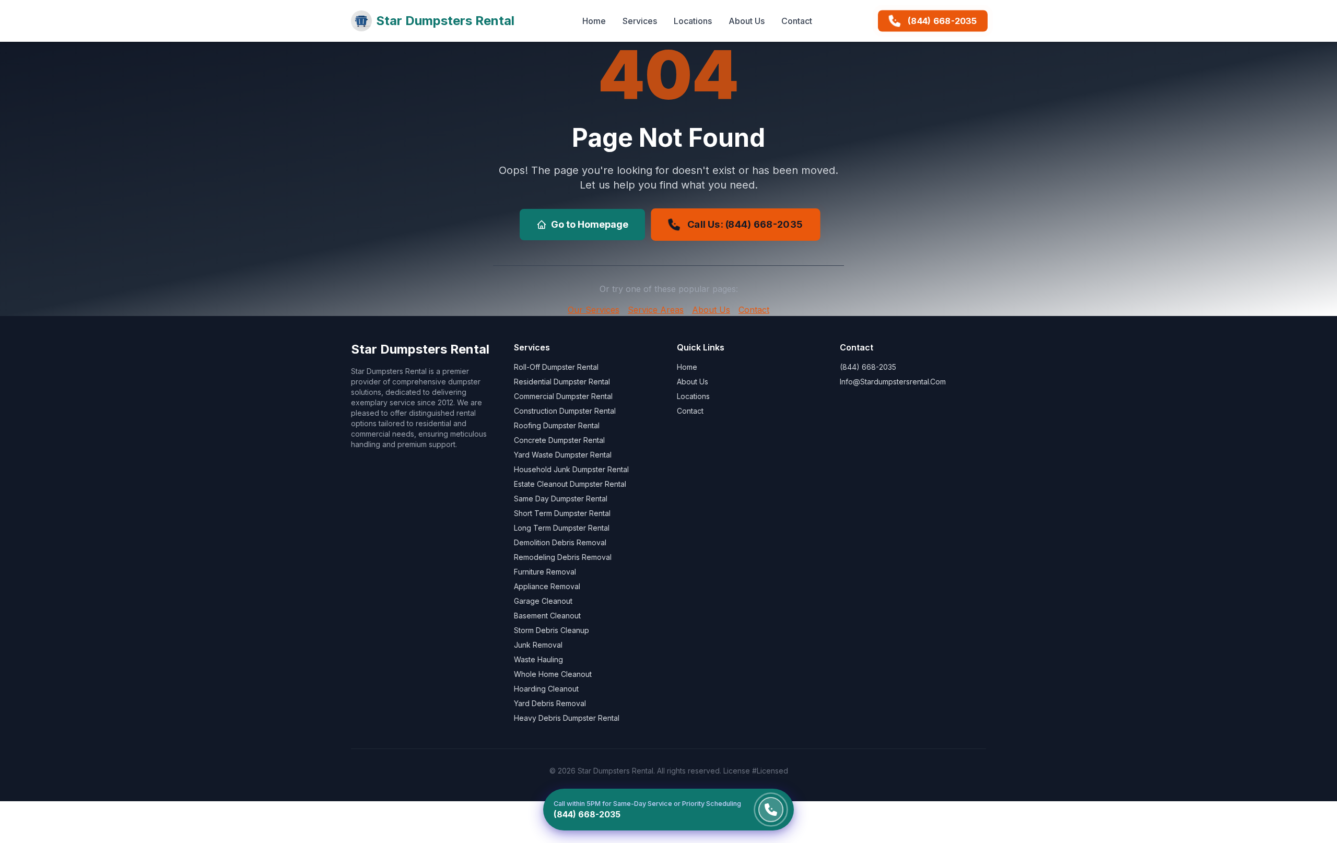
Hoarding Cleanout (546, 688)
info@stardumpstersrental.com (893, 381)
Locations (693, 21)
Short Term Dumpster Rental (562, 513)
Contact (796, 21)
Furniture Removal (545, 571)
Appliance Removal (547, 586)
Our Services (593, 310)
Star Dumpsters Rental (445, 20)
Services (640, 21)
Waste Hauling (538, 659)
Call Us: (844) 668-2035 (744, 224)
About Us (747, 21)
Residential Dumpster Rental (562, 381)
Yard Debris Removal (550, 703)
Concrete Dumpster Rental (559, 440)
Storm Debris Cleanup (551, 630)
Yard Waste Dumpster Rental (563, 454)
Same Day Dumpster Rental (560, 498)
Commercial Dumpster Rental (563, 396)
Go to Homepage (589, 224)
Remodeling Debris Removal (563, 557)
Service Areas (656, 310)
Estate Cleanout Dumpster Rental (570, 483)
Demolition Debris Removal (560, 542)
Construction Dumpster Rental (565, 410)
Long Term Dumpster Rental (561, 527)
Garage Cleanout (543, 600)
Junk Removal (538, 644)
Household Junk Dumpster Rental (571, 469)
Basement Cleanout (547, 615)
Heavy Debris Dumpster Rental (566, 717)
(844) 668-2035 (942, 21)
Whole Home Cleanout (553, 674)
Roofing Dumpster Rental (557, 425)
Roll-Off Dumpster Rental (556, 366)
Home (594, 21)
